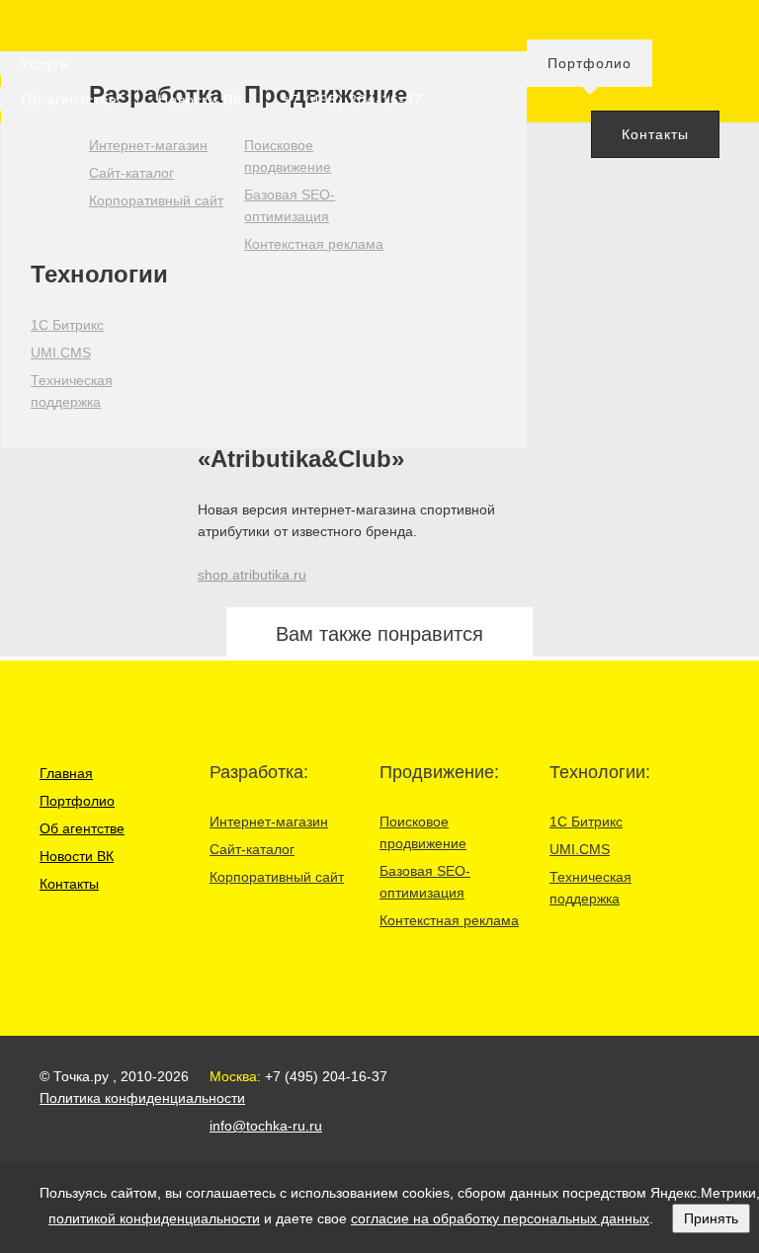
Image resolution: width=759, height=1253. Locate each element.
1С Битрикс (67, 325)
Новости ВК (200, 100)
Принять (711, 1218)
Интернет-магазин (148, 145)
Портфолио (590, 63)
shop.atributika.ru (252, 575)
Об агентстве (69, 100)
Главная (66, 773)
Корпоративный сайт (156, 200)
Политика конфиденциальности (142, 1098)
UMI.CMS (61, 352)
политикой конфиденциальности (154, 1218)
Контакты (655, 134)
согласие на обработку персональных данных (500, 1218)
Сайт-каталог (131, 173)
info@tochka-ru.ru (266, 1126)
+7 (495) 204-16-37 (353, 100)
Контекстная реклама (313, 244)
